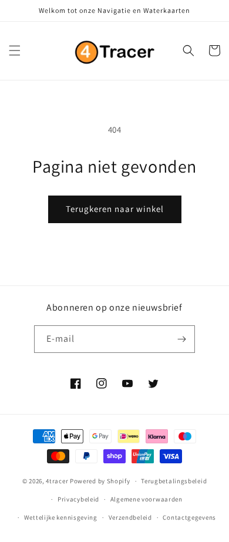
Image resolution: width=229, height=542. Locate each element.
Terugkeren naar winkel (115, 208)
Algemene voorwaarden (146, 499)
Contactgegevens (189, 517)
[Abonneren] (181, 339)
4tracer (57, 481)
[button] (15, 50)
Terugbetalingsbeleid (174, 481)
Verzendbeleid (130, 517)
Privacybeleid (78, 499)
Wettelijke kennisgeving (60, 517)
